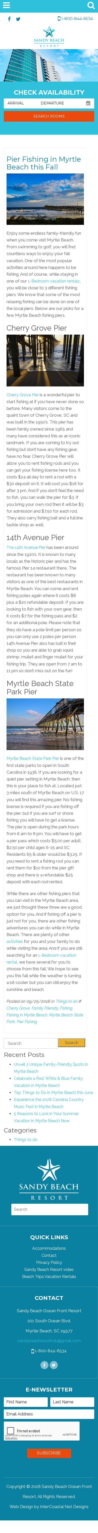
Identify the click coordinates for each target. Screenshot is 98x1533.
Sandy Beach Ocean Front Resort (49, 37)
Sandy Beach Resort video (49, 1269)
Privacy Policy (49, 1262)
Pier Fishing (27, 1021)
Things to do (67, 1001)
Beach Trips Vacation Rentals (49, 1276)
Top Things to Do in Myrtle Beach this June (53, 1092)
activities (15, 941)
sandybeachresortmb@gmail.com (49, 1340)
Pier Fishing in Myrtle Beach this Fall (44, 163)
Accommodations (49, 1248)
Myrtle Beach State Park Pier (33, 758)
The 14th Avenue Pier (26, 547)
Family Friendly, (45, 1008)
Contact (49, 1255)
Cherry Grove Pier (23, 395)
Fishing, (66, 1008)
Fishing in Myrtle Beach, (27, 1015)
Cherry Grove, (19, 1008)
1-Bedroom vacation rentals (54, 281)
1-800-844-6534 (76, 18)
